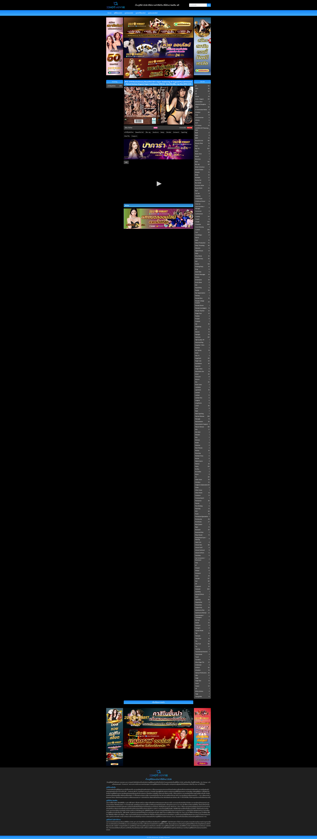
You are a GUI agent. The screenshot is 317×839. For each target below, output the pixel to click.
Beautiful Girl (139, 132)
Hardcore (156, 132)
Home (109, 13)
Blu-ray (148, 132)
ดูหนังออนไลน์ (129, 13)
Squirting (184, 132)
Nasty (162, 132)
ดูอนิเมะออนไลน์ (152, 13)
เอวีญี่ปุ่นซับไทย (128, 132)
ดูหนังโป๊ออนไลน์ (140, 13)
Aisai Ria (127, 136)
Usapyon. (134, 136)
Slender (168, 132)
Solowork (176, 132)
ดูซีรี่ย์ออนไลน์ (118, 13)
